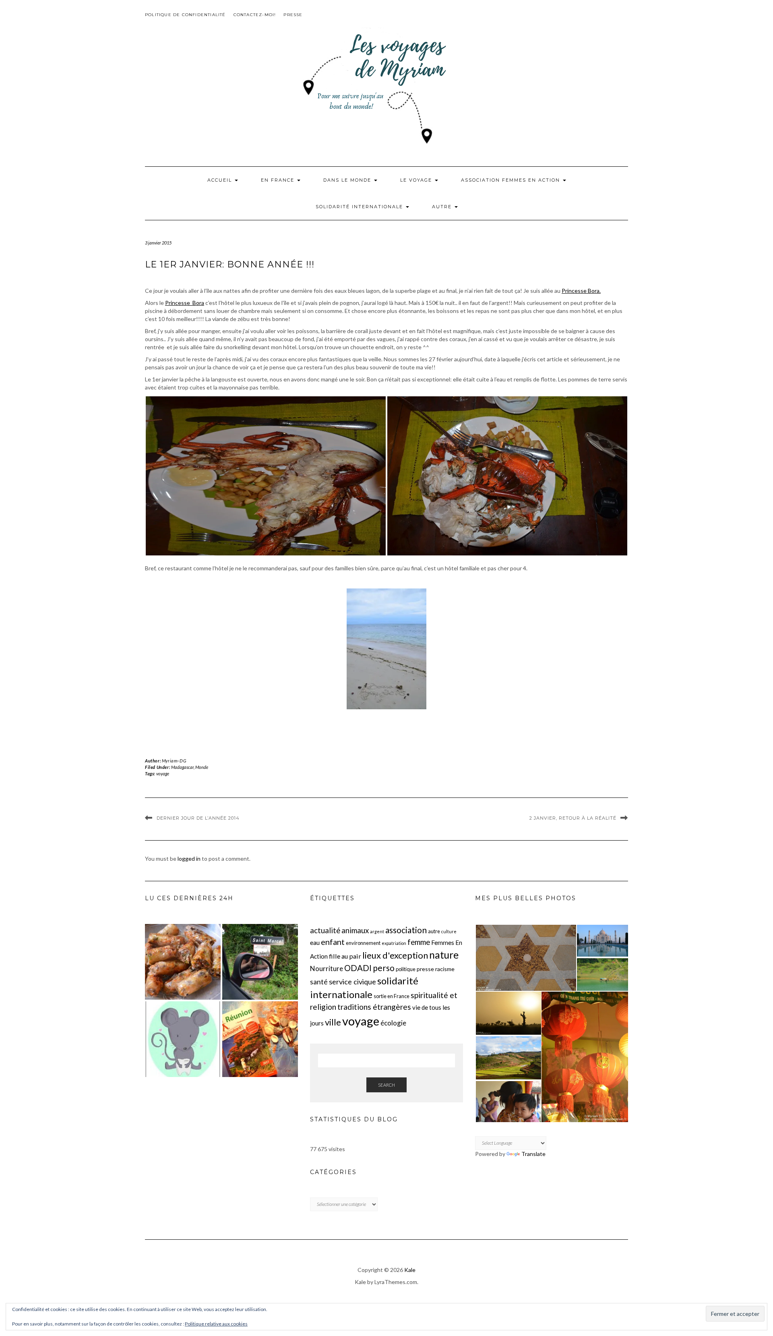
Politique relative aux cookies (216, 1324)
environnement (363, 943)
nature (444, 955)
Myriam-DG (174, 760)
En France (278, 180)
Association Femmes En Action (511, 180)
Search (386, 1084)
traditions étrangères (374, 1006)
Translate (533, 1153)
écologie (393, 1023)
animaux (355, 930)
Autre (443, 206)
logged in (189, 858)
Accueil (220, 180)
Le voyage (417, 180)
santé (319, 982)
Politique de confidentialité (185, 14)
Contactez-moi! (255, 14)
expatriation (394, 943)
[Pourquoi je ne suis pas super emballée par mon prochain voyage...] (260, 1039)
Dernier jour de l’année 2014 (198, 818)
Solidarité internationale (360, 206)
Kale (409, 1269)
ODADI (358, 968)
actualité (325, 930)
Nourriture (326, 968)
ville (333, 1022)
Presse (292, 14)
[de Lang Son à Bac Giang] (183, 962)
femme (418, 942)
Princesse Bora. (581, 290)
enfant (333, 942)
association (406, 930)
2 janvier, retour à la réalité (572, 818)
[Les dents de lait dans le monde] (183, 1039)
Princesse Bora (184, 302)
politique (405, 969)
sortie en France (391, 996)
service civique (352, 981)
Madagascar (182, 767)
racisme (445, 968)
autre (434, 931)
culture (449, 931)
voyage (162, 773)
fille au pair (345, 956)
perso (384, 968)
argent (377, 931)
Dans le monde (348, 180)
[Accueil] (260, 962)
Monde (201, 767)
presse (425, 968)
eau (315, 942)
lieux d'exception (395, 955)
